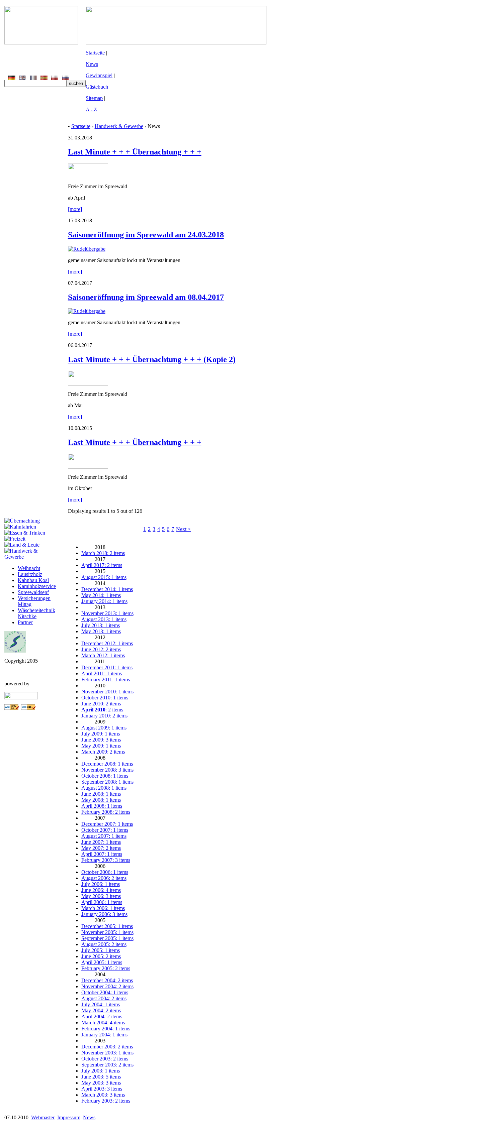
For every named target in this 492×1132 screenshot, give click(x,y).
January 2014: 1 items (104, 601)
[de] (12, 78)
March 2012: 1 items (103, 655)
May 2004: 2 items (101, 1010)
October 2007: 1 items (104, 830)
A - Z (91, 109)
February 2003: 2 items (105, 1101)
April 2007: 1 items (101, 854)
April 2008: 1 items (101, 806)
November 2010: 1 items (107, 691)
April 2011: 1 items (101, 673)
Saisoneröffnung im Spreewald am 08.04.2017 (146, 297)
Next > (183, 529)
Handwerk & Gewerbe (119, 126)
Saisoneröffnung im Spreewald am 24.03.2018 (146, 234)
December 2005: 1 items (107, 926)
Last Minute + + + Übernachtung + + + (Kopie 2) (152, 359)
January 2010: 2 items (104, 715)
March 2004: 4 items (103, 1022)
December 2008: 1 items (107, 764)
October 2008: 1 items (104, 776)
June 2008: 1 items (101, 794)
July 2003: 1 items (100, 1070)
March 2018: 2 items (103, 553)
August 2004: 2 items (104, 998)
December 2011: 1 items (107, 667)
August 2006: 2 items (104, 878)
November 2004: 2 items (107, 986)
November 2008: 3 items (107, 770)
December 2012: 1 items (107, 643)
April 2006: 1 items (101, 902)
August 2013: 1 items (104, 619)
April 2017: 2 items (101, 565)
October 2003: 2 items (104, 1058)
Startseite (95, 52)
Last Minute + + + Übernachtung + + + (134, 151)
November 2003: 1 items (107, 1052)
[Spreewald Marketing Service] (15, 651)
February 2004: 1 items (105, 1028)
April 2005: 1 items (101, 962)
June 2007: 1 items (101, 842)
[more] (75, 209)
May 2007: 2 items (101, 848)
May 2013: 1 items (101, 631)
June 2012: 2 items (101, 649)
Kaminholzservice (37, 586)
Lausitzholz (30, 574)
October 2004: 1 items (104, 992)
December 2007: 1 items (107, 824)
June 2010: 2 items (101, 703)
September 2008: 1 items (107, 782)
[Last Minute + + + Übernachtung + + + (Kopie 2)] (88, 384)
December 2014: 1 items (107, 589)
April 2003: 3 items (101, 1089)
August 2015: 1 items (104, 577)
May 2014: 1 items (101, 595)
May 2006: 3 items (101, 896)
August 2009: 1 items (104, 727)
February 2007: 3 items (105, 860)
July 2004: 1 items (100, 1004)
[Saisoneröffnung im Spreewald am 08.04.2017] (86, 311)
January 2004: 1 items (104, 1034)
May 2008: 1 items (101, 800)
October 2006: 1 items (104, 872)
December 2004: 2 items (107, 980)
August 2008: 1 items (104, 788)
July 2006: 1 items (100, 884)
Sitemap (94, 98)
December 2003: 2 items (107, 1046)
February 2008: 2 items (105, 812)
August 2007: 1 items (104, 836)
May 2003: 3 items (101, 1083)
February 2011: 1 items (105, 679)
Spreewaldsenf (33, 592)
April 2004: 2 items (101, 1016)
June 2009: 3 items (101, 740)
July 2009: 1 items (100, 734)
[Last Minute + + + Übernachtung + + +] (88, 176)
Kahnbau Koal (33, 580)
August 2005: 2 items (104, 944)
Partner (25, 622)
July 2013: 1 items (100, 625)
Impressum (68, 1117)
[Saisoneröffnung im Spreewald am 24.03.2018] (86, 249)
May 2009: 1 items (101, 746)
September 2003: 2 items (107, 1064)
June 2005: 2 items (101, 956)
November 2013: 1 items (107, 613)
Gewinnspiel (99, 75)
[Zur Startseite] (41, 42)
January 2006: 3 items (104, 914)
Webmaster (43, 1117)
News (92, 64)
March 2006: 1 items (103, 908)
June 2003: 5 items (101, 1077)
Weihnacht (29, 568)
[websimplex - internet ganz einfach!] (21, 697)
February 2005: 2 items (105, 968)
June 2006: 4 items (101, 890)
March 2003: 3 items (103, 1095)
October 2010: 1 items (104, 697)
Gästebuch (97, 87)
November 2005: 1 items (107, 932)
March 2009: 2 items (103, 752)
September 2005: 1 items (107, 938)
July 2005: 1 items (100, 950)
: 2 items (102, 709)
